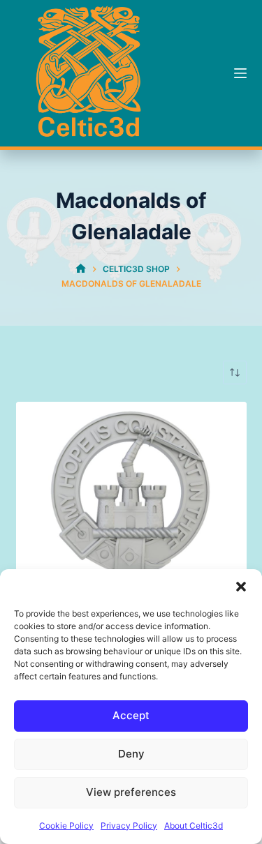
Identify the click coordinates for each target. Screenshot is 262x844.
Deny (131, 753)
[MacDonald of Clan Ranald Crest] (131, 517)
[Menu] (240, 73)
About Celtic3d (193, 825)
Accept (131, 715)
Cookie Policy (66, 825)
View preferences (131, 792)
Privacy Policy (129, 825)
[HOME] (80, 269)
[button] (241, 587)
